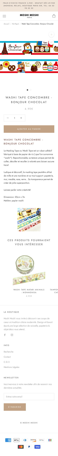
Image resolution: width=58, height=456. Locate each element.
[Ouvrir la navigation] (4, 16)
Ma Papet (15, 24)
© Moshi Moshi (29, 422)
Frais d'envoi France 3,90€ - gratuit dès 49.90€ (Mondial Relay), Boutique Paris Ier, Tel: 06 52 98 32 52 (29, 5)
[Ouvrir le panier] (54, 16)
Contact (7, 356)
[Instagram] (12, 334)
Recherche (8, 351)
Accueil (6, 24)
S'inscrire (14, 407)
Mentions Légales (11, 367)
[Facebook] (5, 334)
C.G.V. (7, 361)
